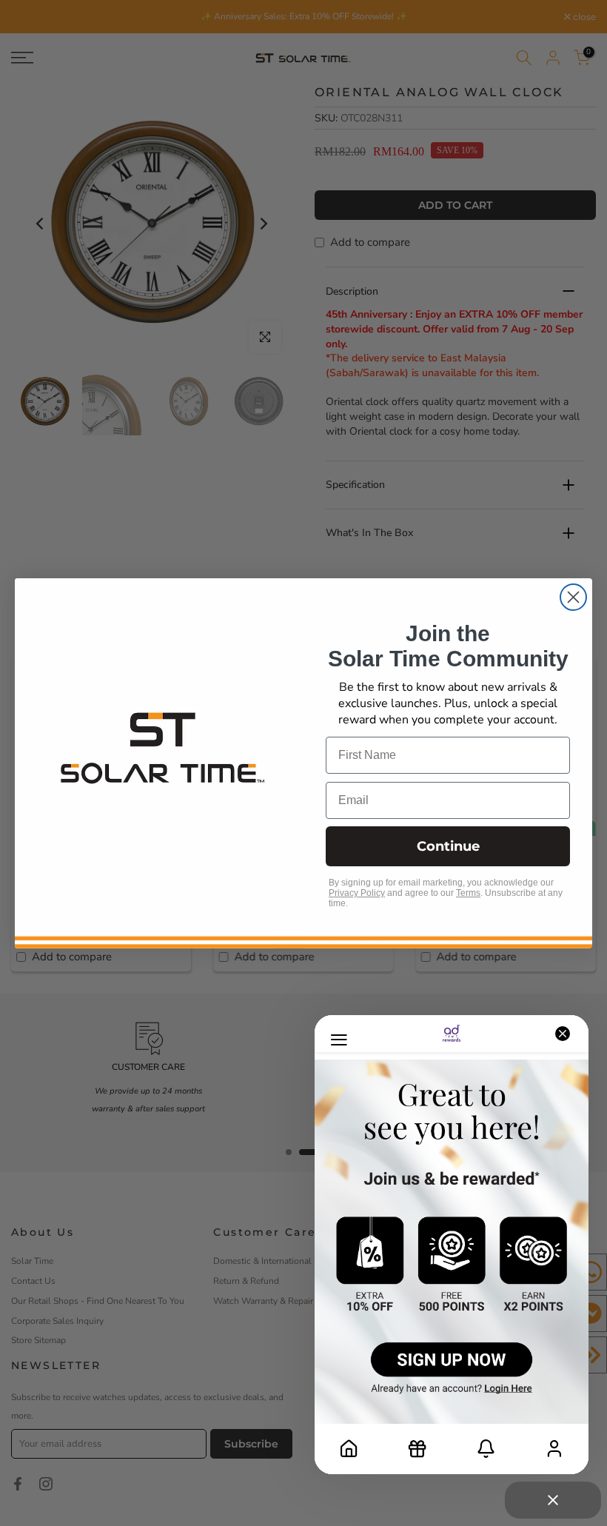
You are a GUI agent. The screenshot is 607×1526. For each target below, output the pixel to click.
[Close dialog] (573, 597)
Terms (468, 893)
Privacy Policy (357, 893)
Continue (448, 846)
